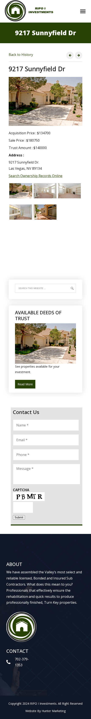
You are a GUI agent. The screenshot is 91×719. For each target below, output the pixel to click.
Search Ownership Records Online (35, 175)
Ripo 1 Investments (30, 11)
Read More (25, 384)
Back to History (21, 54)
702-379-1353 (22, 662)
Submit (19, 517)
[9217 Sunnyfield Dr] (45, 363)
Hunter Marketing (54, 711)
